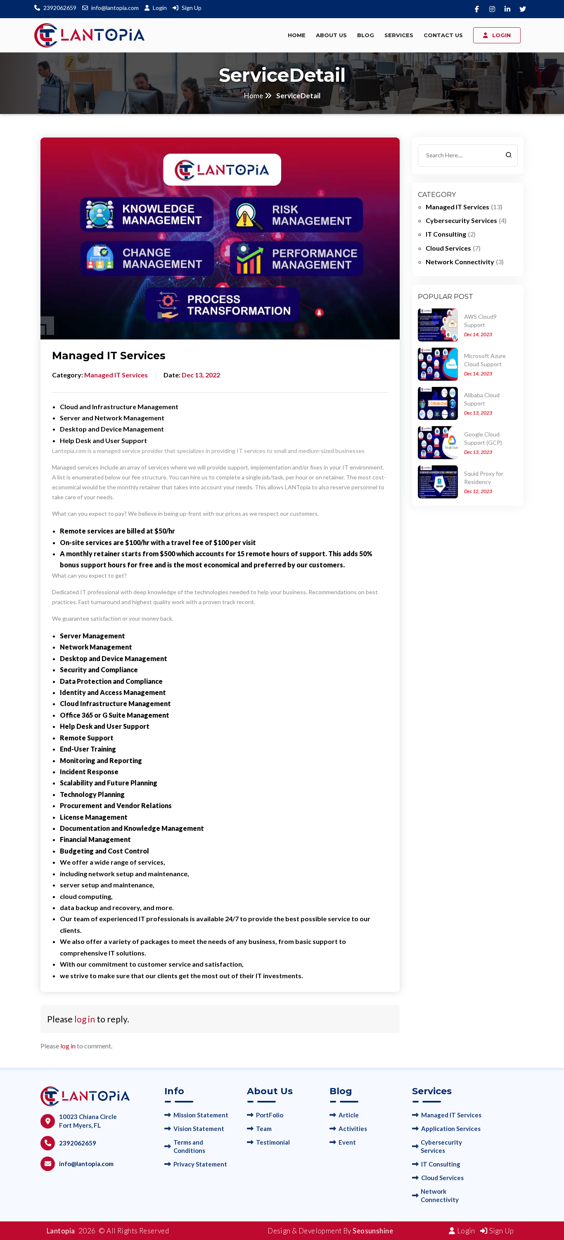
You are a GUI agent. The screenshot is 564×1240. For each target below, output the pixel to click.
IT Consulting (440, 1164)
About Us (331, 35)
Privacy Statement (200, 1164)
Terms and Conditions (189, 1146)
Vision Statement (198, 1128)
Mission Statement (200, 1115)
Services (398, 35)
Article (349, 1115)
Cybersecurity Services (441, 1146)
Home (297, 35)
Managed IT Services (451, 1115)
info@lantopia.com (115, 7)
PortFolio (269, 1115)
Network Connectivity (440, 1195)
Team (264, 1128)
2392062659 (59, 7)
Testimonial (273, 1142)
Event (347, 1142)
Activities (353, 1128)
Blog (365, 35)
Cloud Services (442, 1177)
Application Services (451, 1128)
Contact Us (443, 35)
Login (160, 7)
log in (84, 1019)
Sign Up (191, 7)
